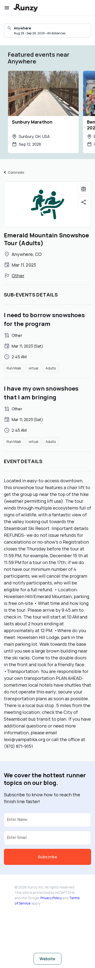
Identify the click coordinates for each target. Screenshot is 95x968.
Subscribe (47, 857)
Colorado (16, 172)
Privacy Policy (51, 898)
